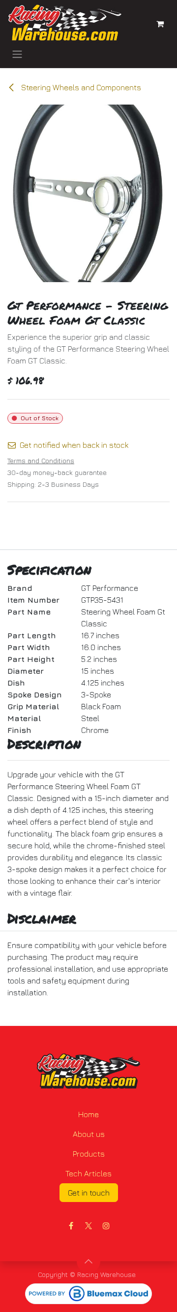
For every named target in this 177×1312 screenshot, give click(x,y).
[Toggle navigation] (17, 53)
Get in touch (89, 1192)
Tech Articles (88, 1173)
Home (88, 1114)
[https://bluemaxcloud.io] (88, 1293)
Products (89, 1153)
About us (89, 1134)
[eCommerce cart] (160, 24)
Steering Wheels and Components (80, 87)
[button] (88, 1261)
